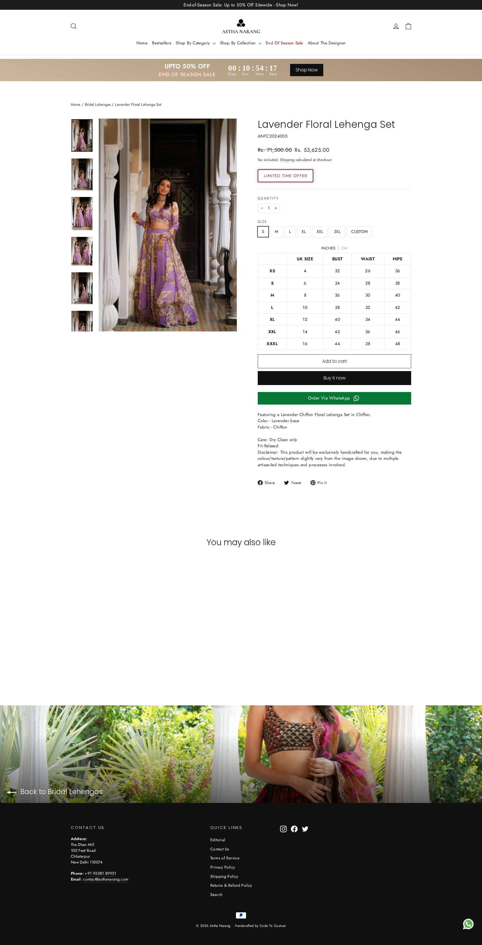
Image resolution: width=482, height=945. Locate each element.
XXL (320, 232)
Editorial (217, 840)
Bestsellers (161, 43)
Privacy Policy (222, 867)
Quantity (268, 198)
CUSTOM (359, 232)
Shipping (287, 159)
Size (262, 222)
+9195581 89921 (100, 873)
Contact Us (219, 849)
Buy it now (335, 378)
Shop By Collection (238, 43)
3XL (337, 232)
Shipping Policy (224, 876)
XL (304, 232)
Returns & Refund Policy (231, 885)
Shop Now (307, 70)
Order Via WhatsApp (329, 398)
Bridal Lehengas (98, 104)
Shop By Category (193, 43)
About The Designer (327, 43)
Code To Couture (273, 925)
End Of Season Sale (284, 43)
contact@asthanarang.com (105, 879)
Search (216, 894)
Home (142, 43)
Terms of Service (224, 858)
